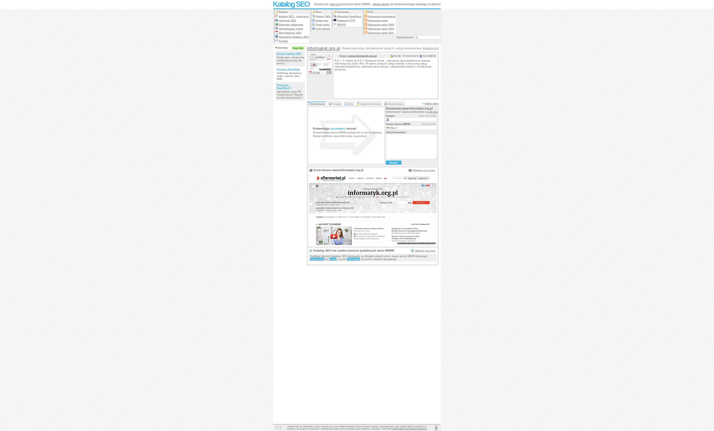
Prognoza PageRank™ (284, 86)
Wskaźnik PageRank (349, 16)
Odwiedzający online (291, 28)
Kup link (298, 47)
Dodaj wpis (322, 20)
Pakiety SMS (323, 16)
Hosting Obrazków (288, 69)
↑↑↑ (278, 427)
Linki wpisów (323, 28)
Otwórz (358, 55)
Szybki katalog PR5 (289, 53)
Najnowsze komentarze (381, 16)
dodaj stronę (381, 4)
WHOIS (341, 24)
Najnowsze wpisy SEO (381, 28)
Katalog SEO (291, 4)
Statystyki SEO (287, 20)
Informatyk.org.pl (323, 48)
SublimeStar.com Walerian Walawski (409, 429)
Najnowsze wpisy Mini (381, 32)
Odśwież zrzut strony (424, 170)
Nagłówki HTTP (346, 20)
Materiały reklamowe (291, 24)
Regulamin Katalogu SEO (294, 36)
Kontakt (283, 40)
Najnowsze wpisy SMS (381, 24)
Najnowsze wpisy (378, 20)
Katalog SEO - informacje (294, 16)
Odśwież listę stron (425, 250)
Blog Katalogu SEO (290, 32)
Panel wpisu (323, 24)
